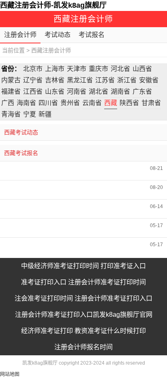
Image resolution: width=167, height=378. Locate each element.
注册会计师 (20, 34)
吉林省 (54, 80)
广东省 (142, 91)
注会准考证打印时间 (44, 298)
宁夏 (29, 114)
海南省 (26, 102)
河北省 (120, 68)
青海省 (11, 114)
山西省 (142, 68)
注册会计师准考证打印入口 (113, 298)
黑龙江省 (80, 80)
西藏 (110, 102)
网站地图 (9, 374)
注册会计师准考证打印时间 (107, 282)
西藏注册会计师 (51, 50)
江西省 (33, 91)
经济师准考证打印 (47, 330)
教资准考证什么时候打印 (110, 330)
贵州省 (70, 102)
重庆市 (98, 68)
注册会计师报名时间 (83, 347)
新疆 (45, 114)
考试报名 (92, 34)
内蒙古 (11, 80)
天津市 (76, 68)
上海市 (54, 68)
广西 (7, 102)
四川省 (48, 102)
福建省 (11, 91)
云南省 (92, 102)
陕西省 (129, 102)
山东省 (54, 91)
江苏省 (105, 80)
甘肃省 (151, 102)
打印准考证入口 (123, 265)
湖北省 (98, 91)
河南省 (76, 91)
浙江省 (127, 80)
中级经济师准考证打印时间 (60, 265)
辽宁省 (33, 80)
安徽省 (148, 80)
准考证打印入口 (43, 282)
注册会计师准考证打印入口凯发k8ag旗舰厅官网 (83, 314)
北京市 (33, 68)
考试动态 (58, 34)
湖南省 (120, 91)
